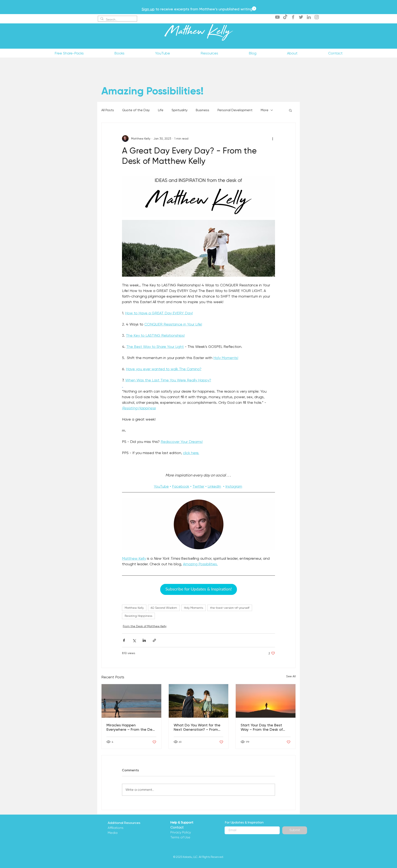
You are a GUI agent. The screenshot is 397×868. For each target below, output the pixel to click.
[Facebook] (293, 17)
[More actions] (272, 138)
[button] (290, 110)
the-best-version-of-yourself (229, 607)
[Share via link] (154, 640)
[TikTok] (285, 17)
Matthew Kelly (198, 33)
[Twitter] (301, 17)
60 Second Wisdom (164, 607)
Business (202, 110)
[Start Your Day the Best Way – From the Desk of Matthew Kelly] (265, 701)
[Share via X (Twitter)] (134, 640)
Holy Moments (193, 607)
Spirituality (180, 110)
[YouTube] (277, 17)
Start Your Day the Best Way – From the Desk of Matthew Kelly (262, 727)
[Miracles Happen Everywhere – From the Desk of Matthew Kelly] (131, 701)
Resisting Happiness (138, 615)
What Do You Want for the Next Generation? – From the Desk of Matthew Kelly (197, 727)
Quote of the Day (136, 110)
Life (160, 110)
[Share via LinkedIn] (144, 640)
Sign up (148, 9)
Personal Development (235, 110)
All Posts (107, 110)
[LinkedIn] (309, 17)
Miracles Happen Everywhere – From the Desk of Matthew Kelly (131, 727)
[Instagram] (316, 17)
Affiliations (115, 828)
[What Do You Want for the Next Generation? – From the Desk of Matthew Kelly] (198, 701)
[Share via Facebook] (124, 640)
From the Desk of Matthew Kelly (144, 626)
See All (291, 676)
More (264, 110)
